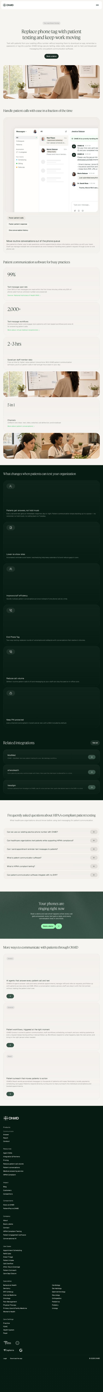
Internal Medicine (9, 1295)
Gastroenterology (58, 1292)
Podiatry (55, 1305)
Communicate (8, 1131)
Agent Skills (7, 1153)
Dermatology (57, 1288)
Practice (6, 1323)
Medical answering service (13, 1171)
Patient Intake (8, 1260)
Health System (8, 1330)
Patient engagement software (14, 1235)
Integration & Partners (11, 1157)
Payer (5, 1333)
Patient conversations (11, 1167)
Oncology (6, 1298)
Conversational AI (9, 1238)
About (5, 1220)
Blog (5, 1187)
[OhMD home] (8, 5)
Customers (7, 1190)
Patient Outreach (9, 1270)
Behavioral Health (9, 1285)
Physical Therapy (9, 1305)
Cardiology (56, 1285)
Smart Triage (8, 1257)
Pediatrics (56, 1302)
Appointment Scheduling (12, 1250)
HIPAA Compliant (9, 1175)
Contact (6, 1228)
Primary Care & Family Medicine (15, 1308)
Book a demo (8, 1224)
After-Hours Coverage (11, 1267)
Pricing (6, 1160)
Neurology (56, 1295)
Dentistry (6, 1288)
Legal (5, 1358)
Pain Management (10, 1302)
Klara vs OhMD (8, 1205)
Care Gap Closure (9, 1273)
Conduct (6, 1141)
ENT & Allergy (8, 1292)
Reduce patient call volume (13, 1164)
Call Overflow (8, 1263)
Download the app (16, 1358)
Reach (5, 1138)
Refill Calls (7, 1254)
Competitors (8, 1194)
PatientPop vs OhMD (11, 1208)
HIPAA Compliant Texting (12, 1231)
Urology (55, 1308)
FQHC (5, 1326)
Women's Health (9, 1312)
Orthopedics (56, 1298)
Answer (6, 1135)
